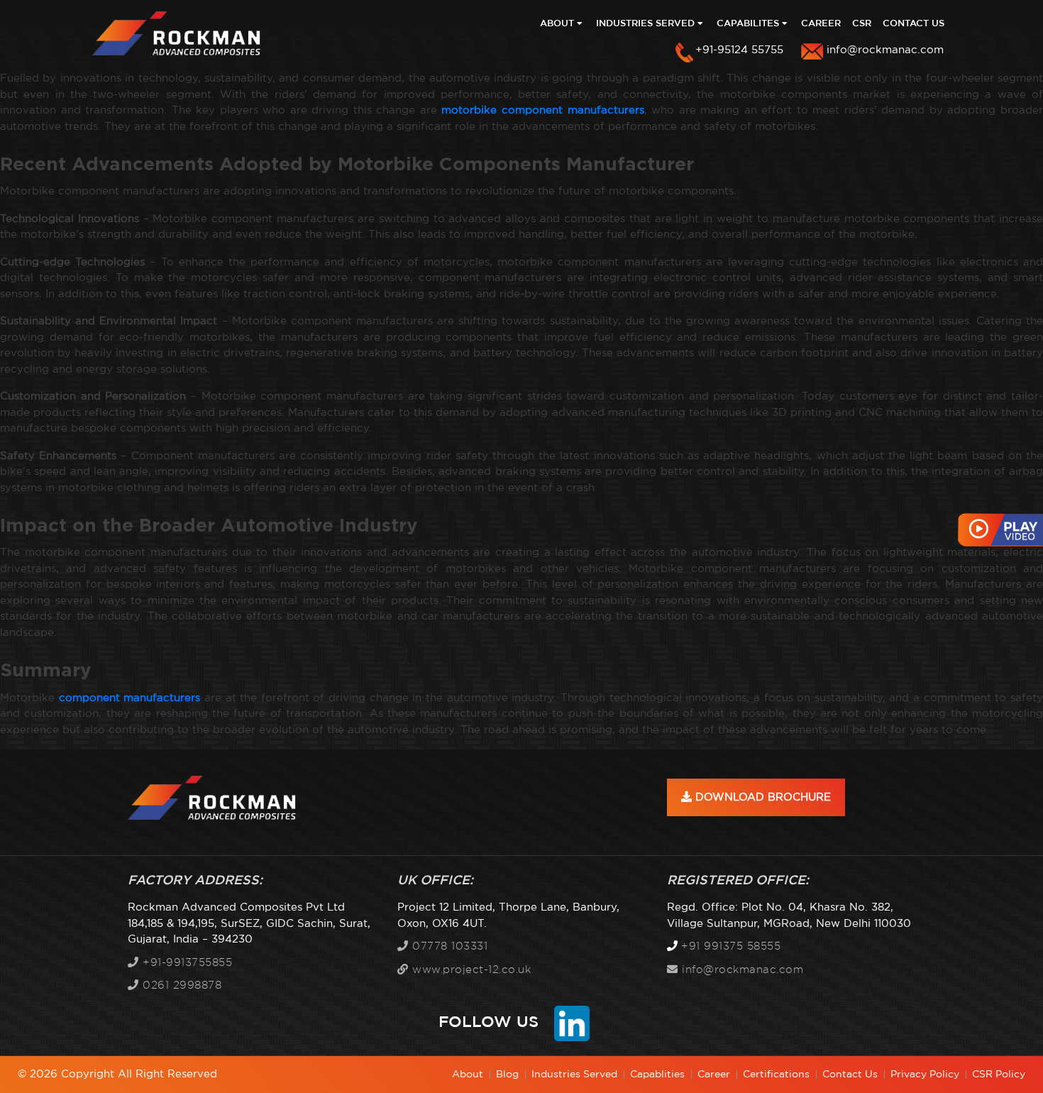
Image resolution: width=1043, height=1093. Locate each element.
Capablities (657, 1074)
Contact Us (913, 24)
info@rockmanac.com (885, 50)
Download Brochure (761, 797)
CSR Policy (998, 1074)
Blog (507, 1074)
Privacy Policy (924, 1074)
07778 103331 (448, 946)
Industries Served (646, 24)
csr (861, 24)
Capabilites (749, 24)
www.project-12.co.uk (470, 969)
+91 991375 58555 (730, 946)
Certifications (776, 1074)
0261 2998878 (180, 985)
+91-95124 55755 (739, 50)
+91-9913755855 (185, 962)
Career (821, 24)
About (558, 24)
